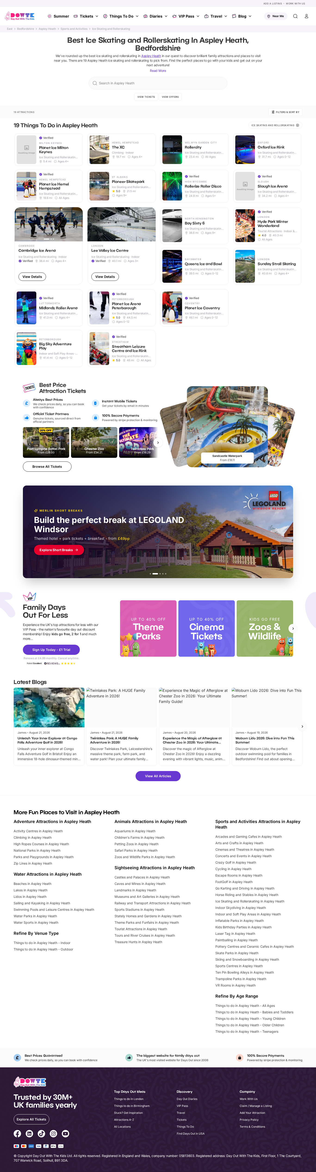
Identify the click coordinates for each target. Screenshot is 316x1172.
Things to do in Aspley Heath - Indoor (42, 943)
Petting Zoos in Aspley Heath (136, 844)
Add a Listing (272, 3)
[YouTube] (65, 1134)
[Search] (295, 16)
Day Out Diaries (187, 1099)
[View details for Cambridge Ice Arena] (49, 246)
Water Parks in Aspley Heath (35, 916)
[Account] (306, 16)
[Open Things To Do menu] (137, 16)
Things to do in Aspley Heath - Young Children (250, 1018)
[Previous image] (20, 224)
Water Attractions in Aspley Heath (48, 874)
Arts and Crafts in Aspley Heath (239, 843)
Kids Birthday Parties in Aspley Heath (243, 927)
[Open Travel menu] (226, 16)
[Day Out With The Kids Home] (19, 16)
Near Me (278, 16)
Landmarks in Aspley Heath (135, 890)
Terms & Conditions (252, 1126)
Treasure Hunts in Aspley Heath (138, 942)
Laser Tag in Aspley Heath (235, 933)
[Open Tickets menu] (97, 16)
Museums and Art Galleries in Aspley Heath (147, 897)
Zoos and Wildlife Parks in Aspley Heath (145, 857)
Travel (216, 16)
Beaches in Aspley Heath (32, 884)
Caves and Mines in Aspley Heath (140, 884)
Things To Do (121, 16)
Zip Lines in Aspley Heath (33, 863)
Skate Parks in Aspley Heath (236, 953)
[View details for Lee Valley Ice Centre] (121, 246)
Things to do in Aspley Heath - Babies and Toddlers (254, 1012)
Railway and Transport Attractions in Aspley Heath (153, 903)
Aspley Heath (47, 28)
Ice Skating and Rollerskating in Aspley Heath (249, 901)
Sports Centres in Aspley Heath (239, 966)
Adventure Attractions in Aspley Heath (52, 821)
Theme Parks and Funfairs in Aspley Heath (147, 922)
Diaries (156, 16)
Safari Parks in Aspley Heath (136, 850)
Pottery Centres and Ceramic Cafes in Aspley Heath (254, 946)
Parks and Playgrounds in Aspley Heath (44, 857)
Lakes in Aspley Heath (30, 890)
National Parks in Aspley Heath (37, 850)
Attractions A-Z (124, 1119)
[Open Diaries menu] (166, 16)
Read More (158, 71)
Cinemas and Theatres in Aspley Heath (244, 849)
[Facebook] (17, 1134)
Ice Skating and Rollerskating (111, 28)
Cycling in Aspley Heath (233, 869)
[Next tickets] (158, 442)
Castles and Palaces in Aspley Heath (142, 877)
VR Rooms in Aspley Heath (235, 985)
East (9, 28)
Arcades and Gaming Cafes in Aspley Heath (248, 836)
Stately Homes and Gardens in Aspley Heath (148, 916)
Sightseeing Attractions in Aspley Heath (155, 867)
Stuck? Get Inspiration (128, 1112)
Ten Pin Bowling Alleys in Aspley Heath (244, 972)
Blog (242, 16)
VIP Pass (186, 16)
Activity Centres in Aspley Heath (38, 831)
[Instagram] (53, 1134)
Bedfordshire (25, 28)
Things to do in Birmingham (132, 1106)
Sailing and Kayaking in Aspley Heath (42, 903)
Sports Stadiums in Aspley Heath (139, 909)
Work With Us (295, 3)
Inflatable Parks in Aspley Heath (239, 921)
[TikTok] (41, 1134)
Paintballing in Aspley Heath (236, 940)
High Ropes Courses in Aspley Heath (41, 844)
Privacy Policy (249, 1119)
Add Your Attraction (252, 1112)
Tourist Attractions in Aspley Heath (141, 929)
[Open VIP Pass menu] (198, 16)
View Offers (170, 96)
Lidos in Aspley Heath (30, 897)
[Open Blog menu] (250, 16)
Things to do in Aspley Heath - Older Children (249, 1025)
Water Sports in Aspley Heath (36, 922)
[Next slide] (293, 628)
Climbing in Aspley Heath (33, 837)
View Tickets (146, 96)
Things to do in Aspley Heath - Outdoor (43, 949)
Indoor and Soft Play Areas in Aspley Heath (248, 914)
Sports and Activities (74, 28)
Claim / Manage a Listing (256, 1106)
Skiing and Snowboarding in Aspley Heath (247, 959)
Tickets (86, 16)
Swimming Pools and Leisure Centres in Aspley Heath (54, 909)
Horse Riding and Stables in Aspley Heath (246, 895)
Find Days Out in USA (190, 1133)
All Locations (122, 1126)
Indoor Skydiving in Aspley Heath (240, 908)
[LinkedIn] (29, 1134)
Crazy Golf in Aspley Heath (235, 862)
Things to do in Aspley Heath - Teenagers (246, 1031)
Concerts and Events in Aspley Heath (243, 856)
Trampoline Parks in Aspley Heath (240, 979)
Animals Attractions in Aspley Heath (151, 821)
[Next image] (77, 224)
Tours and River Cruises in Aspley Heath (145, 935)
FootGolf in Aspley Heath (234, 882)
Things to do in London (128, 1099)
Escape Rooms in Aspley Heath (238, 875)
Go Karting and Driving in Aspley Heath (244, 888)
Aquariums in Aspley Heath (135, 831)
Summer (61, 16)
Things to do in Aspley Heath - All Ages (245, 1006)
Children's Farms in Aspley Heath (139, 837)
